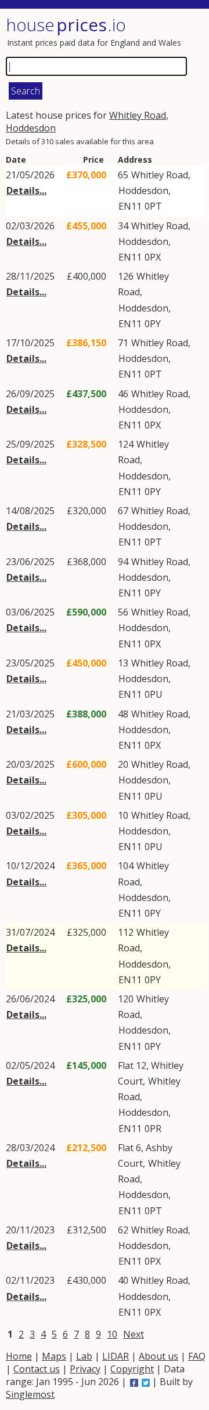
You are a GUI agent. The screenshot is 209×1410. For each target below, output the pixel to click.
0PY (153, 323)
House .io (66, 24)
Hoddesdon (31, 128)
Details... (26, 190)
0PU (154, 694)
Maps (54, 1356)
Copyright (132, 1369)
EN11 (130, 206)
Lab (84, 1356)
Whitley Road (137, 115)
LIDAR (115, 1356)
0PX (153, 257)
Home (19, 1356)
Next (133, 1334)
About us (158, 1356)
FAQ (197, 1356)
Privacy (85, 1369)
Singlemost (30, 1394)
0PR (153, 1128)
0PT (153, 206)
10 (112, 1334)
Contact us (36, 1369)
